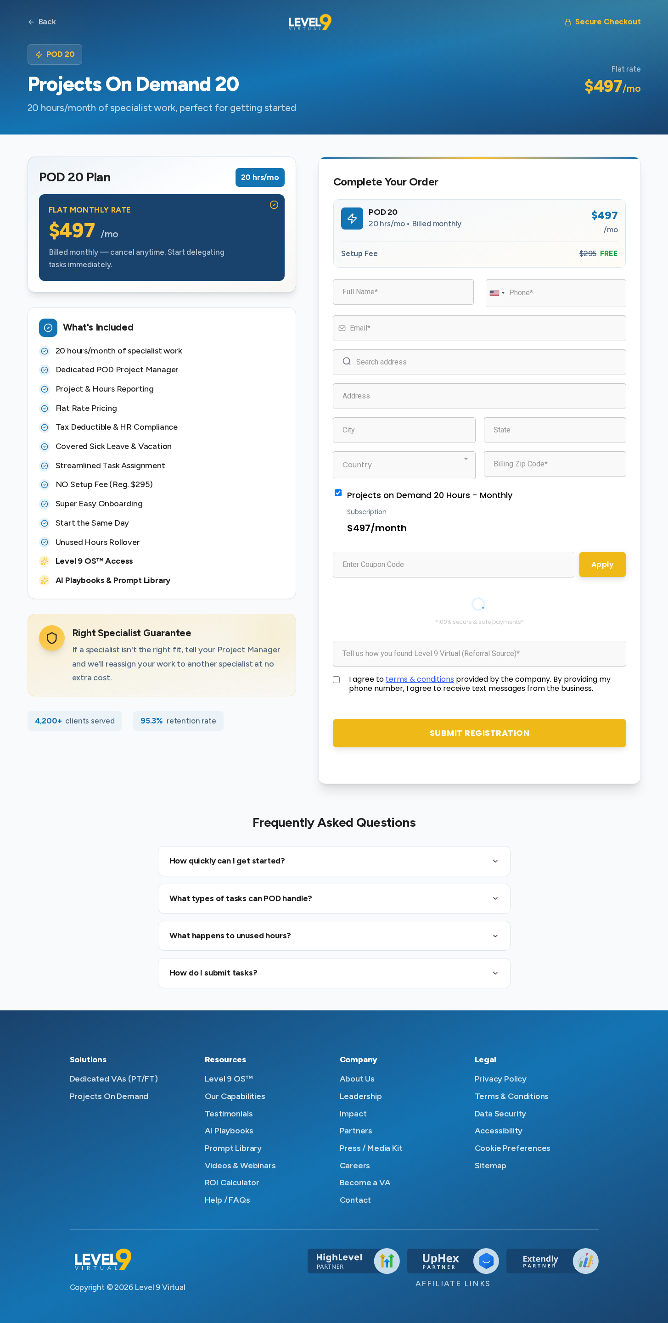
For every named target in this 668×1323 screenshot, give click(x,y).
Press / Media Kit (371, 1148)
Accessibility (499, 1131)
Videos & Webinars (240, 1165)
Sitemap (491, 1165)
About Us (357, 1079)
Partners (356, 1131)
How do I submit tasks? (213, 973)
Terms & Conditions (512, 1096)
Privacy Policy (501, 1079)
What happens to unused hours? (230, 936)
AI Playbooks (229, 1131)
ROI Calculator (232, 1182)
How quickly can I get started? (227, 861)
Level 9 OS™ (229, 1079)
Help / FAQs (227, 1200)
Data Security (501, 1114)
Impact (353, 1114)
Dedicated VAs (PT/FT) (114, 1079)
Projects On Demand (109, 1096)
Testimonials (229, 1114)
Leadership (361, 1096)
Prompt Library (233, 1148)
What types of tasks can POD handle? (241, 898)
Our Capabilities (235, 1096)
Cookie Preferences (513, 1148)
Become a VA (365, 1182)
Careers (355, 1165)
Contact (355, 1200)
